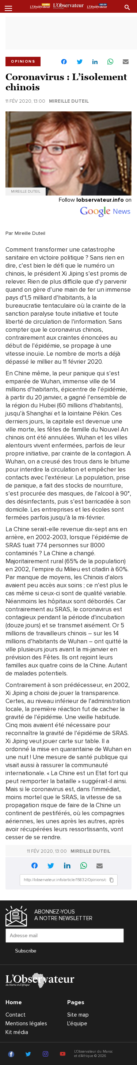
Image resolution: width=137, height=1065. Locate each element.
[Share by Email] (126, 62)
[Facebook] (12, 1054)
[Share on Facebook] (64, 62)
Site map (78, 1014)
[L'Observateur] (40, 7)
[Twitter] (29, 1054)
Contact (15, 1014)
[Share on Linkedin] (95, 62)
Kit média (16, 1032)
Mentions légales (26, 1023)
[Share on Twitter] (80, 62)
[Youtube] (64, 1054)
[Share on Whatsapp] (110, 62)
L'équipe (77, 1023)
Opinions (23, 61)
